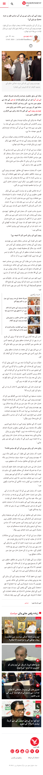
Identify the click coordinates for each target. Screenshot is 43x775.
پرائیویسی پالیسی (16, 757)
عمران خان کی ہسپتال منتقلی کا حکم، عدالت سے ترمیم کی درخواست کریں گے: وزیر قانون (22, 692)
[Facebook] (37, 751)
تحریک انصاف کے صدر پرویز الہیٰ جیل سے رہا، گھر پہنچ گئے (15, 300)
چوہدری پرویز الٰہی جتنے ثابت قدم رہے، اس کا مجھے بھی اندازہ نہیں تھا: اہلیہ (16, 310)
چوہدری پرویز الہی (34, 110)
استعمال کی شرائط (33, 757)
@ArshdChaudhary (24, 39)
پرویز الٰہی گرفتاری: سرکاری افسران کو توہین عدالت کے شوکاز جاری (16, 328)
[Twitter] (32, 751)
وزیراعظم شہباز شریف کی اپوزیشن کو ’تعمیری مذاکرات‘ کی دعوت (23, 666)
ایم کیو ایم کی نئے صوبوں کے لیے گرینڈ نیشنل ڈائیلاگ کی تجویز (23, 722)
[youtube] (22, 751)
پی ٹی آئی (37, 99)
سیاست (13, 613)
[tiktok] (17, 751)
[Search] (12, 4)
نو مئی (12, 99)
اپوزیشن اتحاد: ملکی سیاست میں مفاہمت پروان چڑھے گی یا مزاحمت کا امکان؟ (22, 638)
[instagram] (27, 751)
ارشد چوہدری (27, 36)
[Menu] (4, 4)
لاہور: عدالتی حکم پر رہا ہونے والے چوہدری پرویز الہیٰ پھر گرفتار (16, 319)
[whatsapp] (12, 751)
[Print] (30, 45)
